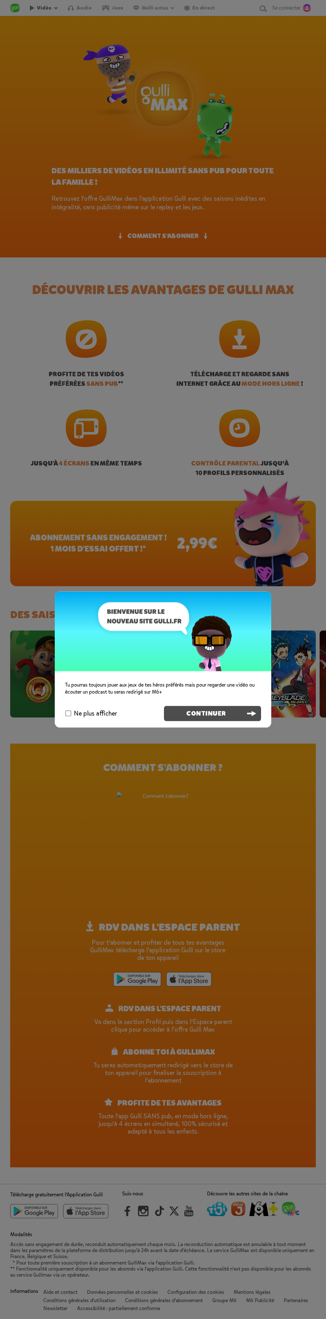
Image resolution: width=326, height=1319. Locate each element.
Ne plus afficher (95, 713)
